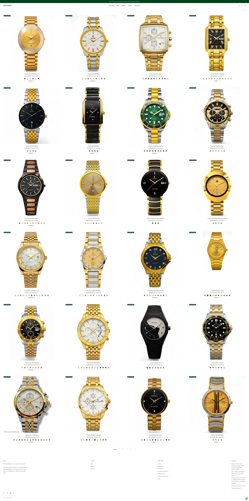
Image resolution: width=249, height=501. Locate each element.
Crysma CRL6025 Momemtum (155, 290)
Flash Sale (111, 5)
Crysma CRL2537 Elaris (94, 146)
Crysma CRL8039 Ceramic (32, 218)
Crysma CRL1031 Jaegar (155, 74)
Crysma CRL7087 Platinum (32, 362)
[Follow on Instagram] (7, 493)
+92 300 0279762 (236, 488)
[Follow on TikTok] (14, 493)
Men (118, 5)
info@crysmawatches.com (238, 485)
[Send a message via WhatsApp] (246, 498)
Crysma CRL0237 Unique (217, 290)
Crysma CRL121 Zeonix (217, 362)
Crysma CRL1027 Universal (217, 74)
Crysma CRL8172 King (93, 218)
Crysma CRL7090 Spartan (93, 362)
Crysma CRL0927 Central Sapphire (155, 218)
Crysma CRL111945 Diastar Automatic (217, 218)
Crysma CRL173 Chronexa (31, 435)
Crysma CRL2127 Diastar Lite (31, 74)
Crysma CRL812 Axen (155, 362)
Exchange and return (163, 471)
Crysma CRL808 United (217, 146)
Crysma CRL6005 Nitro (32, 146)
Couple (130, 5)
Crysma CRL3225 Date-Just (32, 290)
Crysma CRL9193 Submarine (155, 146)
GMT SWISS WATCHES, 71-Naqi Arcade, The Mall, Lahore (238, 473)
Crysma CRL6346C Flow (155, 435)
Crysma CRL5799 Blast (93, 74)
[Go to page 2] (134, 448)
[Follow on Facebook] (3, 493)
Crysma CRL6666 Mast (217, 435)
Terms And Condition (163, 476)
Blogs (159, 478)
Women (124, 5)
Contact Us (137, 5)
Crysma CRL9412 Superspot (93, 435)
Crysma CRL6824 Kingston (94, 290)
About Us (160, 466)
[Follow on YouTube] (10, 493)
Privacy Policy (161, 473)
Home (159, 464)
